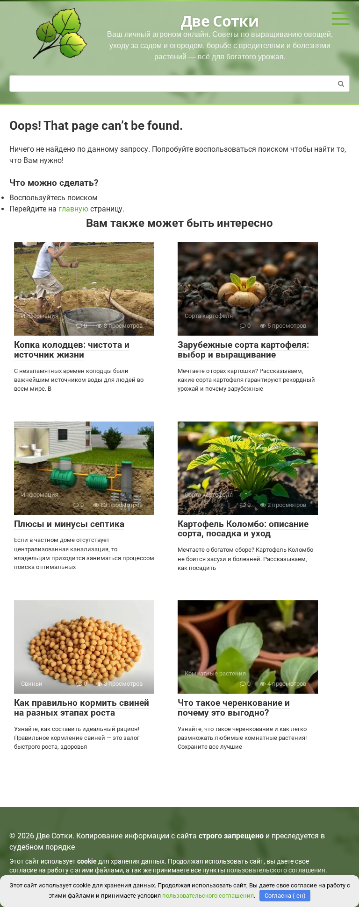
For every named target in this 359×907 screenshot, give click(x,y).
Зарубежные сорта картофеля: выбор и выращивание (243, 349)
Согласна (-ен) (285, 895)
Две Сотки (219, 21)
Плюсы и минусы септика (69, 524)
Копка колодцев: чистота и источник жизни (71, 349)
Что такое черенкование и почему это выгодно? (234, 707)
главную (73, 208)
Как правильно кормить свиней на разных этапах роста (81, 707)
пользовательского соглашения (276, 870)
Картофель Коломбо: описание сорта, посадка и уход (243, 529)
